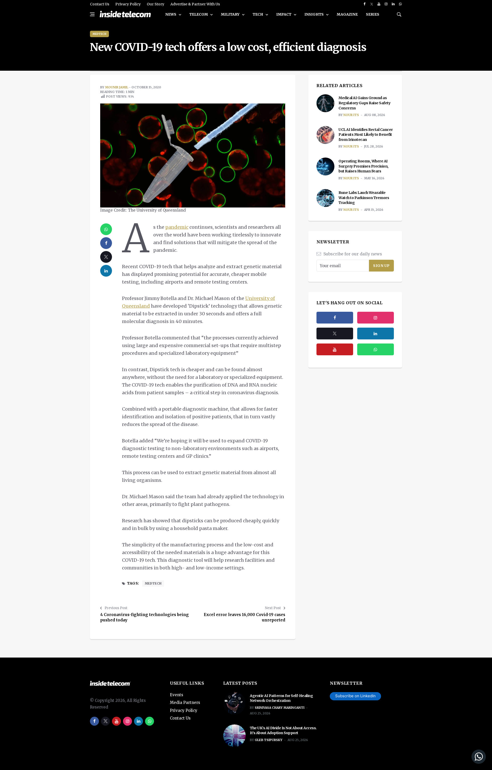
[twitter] (371, 4)
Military (230, 14)
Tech (258, 14)
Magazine (347, 14)
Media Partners (185, 702)
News (171, 14)
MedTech (99, 34)
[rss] (375, 333)
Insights (314, 14)
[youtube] (379, 4)
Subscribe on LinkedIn (355, 695)
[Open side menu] (92, 14)
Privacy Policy (128, 4)
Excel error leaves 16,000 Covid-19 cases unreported (244, 617)
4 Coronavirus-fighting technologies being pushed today (144, 617)
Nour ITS (351, 115)
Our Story (155, 4)
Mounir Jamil (116, 87)
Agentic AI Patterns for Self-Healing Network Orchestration (281, 698)
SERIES (372, 14)
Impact (284, 14)
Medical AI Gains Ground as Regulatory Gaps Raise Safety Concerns (364, 103)
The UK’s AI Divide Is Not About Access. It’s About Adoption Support (283, 730)
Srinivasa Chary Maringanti (279, 708)
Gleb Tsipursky (268, 740)
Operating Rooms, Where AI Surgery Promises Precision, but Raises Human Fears (363, 166)
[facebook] (364, 4)
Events (176, 694)
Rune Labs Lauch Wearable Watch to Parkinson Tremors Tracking (364, 197)
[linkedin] (393, 4)
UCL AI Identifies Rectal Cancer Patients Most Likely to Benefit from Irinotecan (366, 134)
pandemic (176, 227)
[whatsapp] (400, 4)
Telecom (199, 14)
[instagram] (386, 4)
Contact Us (99, 4)
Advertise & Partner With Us (195, 4)
